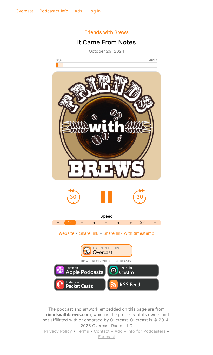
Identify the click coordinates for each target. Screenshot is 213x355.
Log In (94, 11)
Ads (78, 11)
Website (66, 233)
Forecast (106, 336)
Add (119, 331)
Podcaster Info (53, 11)
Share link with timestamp (128, 233)
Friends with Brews (106, 32)
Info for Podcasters (146, 331)
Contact (102, 331)
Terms (83, 331)
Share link (88, 233)
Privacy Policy (58, 331)
